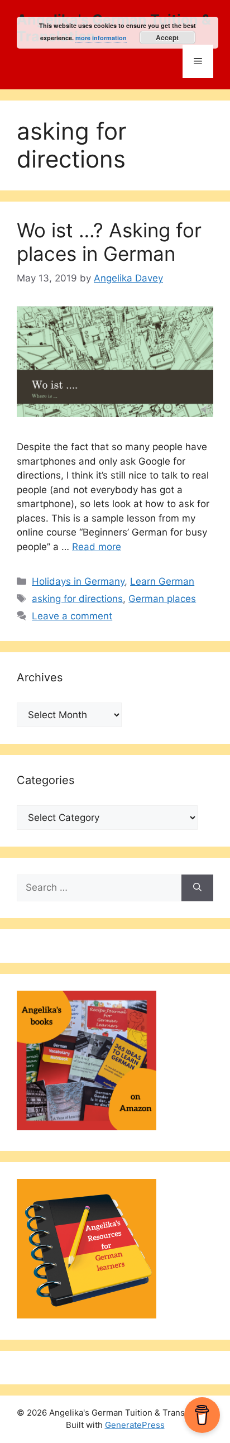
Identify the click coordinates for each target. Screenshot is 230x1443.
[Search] (197, 888)
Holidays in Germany (78, 581)
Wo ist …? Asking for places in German (109, 241)
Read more (96, 546)
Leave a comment (72, 616)
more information (101, 38)
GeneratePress (135, 1425)
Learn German (162, 581)
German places (162, 598)
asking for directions (77, 598)
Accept (167, 37)
